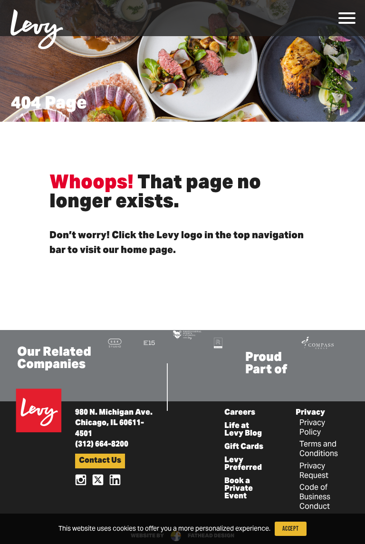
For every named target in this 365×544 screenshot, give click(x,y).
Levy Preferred (243, 464)
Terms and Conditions (318, 449)
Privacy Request (313, 471)
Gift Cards (243, 447)
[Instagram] (80, 479)
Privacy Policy (312, 428)
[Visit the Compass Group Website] (317, 342)
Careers (239, 413)
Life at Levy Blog (243, 430)
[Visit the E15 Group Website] (149, 343)
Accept (290, 528)
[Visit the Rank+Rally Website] (218, 343)
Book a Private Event (238, 489)
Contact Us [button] (100, 461)
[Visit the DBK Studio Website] (115, 343)
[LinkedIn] (115, 479)
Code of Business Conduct (314, 497)
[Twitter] (98, 479)
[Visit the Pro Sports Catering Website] (187, 334)
